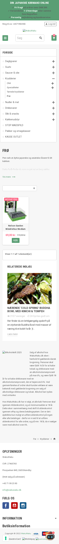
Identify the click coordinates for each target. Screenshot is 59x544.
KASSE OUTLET (13, 136)
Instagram (23, 505)
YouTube (14, 505)
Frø (8, 96)
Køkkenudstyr (12, 119)
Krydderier (10, 78)
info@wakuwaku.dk (11, 490)
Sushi (8, 67)
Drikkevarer (11, 108)
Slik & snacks (12, 113)
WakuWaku (26, 533)
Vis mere (9, 177)
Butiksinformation (16, 526)
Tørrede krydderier (15, 92)
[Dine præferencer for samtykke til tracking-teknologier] (6, 538)
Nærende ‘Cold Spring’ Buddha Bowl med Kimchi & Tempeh (28, 309)
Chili (9, 83)
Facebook (5, 505)
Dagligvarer (11, 61)
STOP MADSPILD (14, 125)
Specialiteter (13, 87)
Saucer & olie (12, 72)
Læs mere (12, 334)
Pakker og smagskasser (17, 131)
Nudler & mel (12, 102)
